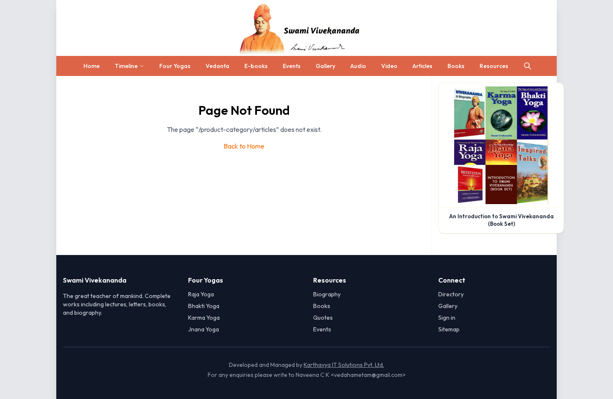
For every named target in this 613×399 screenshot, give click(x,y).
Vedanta (217, 66)
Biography (327, 294)
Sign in (446, 317)
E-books (256, 66)
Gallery (325, 66)
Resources (494, 66)
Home (91, 66)
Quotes (323, 317)
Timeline (126, 66)
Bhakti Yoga (203, 306)
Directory (451, 294)
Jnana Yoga (203, 329)
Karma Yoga (204, 317)
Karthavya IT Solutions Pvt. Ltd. (344, 365)
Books (456, 66)
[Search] (527, 65)
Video (389, 66)
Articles (422, 66)
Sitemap (449, 329)
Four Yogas (175, 66)
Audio (358, 66)
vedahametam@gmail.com (368, 375)
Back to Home (244, 146)
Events (292, 66)
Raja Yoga (201, 294)
